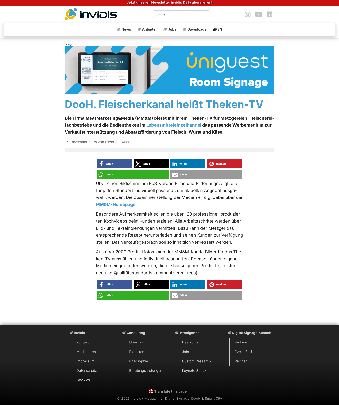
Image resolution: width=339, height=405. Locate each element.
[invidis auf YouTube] (258, 14)
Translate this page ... (172, 391)
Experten (136, 352)
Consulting (136, 333)
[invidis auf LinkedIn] (269, 14)
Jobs (172, 29)
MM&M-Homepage (116, 204)
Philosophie (138, 361)
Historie (241, 342)
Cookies (83, 380)
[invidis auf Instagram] (247, 14)
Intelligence (189, 333)
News (126, 29)
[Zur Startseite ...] (92, 14)
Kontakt (83, 342)
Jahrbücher (191, 352)
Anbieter (149, 29)
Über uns (136, 342)
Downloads (196, 29)
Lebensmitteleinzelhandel (173, 125)
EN (219, 29)
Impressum (85, 361)
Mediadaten (86, 352)
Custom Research (196, 361)
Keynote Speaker (196, 370)
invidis (79, 333)
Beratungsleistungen (145, 370)
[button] (114, 163)
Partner (241, 361)
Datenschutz (87, 370)
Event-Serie (244, 352)
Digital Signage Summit (252, 333)
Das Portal (190, 342)
